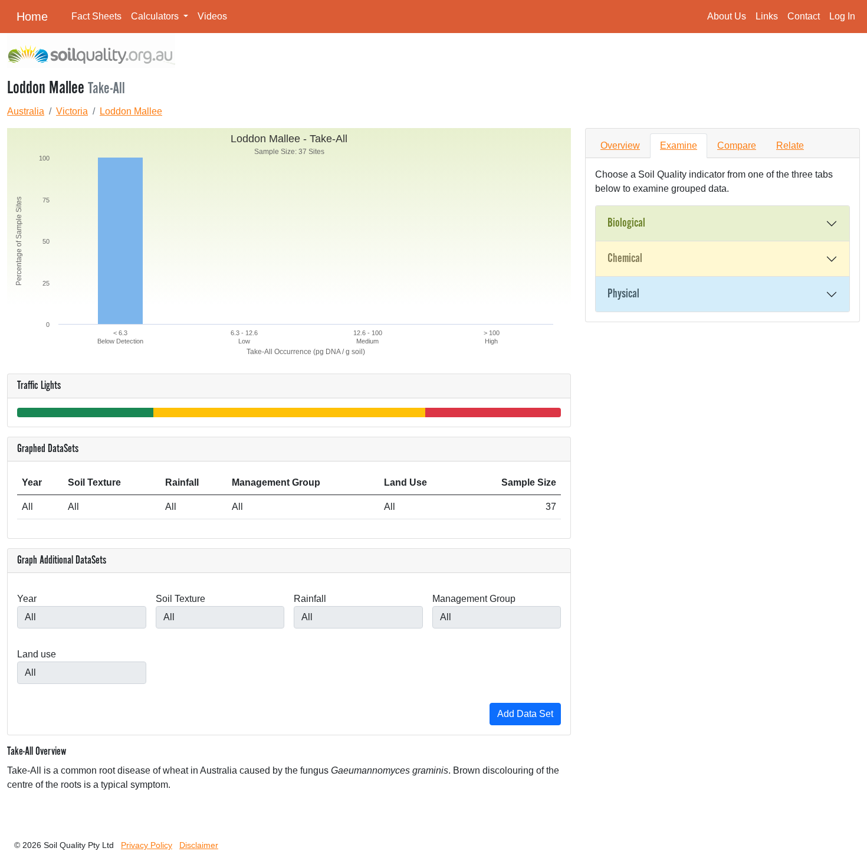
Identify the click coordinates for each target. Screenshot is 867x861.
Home (32, 16)
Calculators (156, 16)
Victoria (72, 111)
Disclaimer (198, 845)
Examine (678, 145)
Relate (790, 145)
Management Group (473, 599)
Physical (623, 294)
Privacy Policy (146, 845)
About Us (726, 16)
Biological (626, 223)
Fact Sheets (96, 16)
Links (767, 16)
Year (27, 599)
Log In (842, 16)
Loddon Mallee (131, 111)
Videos (212, 16)
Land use (36, 654)
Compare (736, 145)
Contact (803, 16)
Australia (25, 111)
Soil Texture (180, 599)
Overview (620, 145)
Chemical (624, 258)
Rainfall (310, 599)
